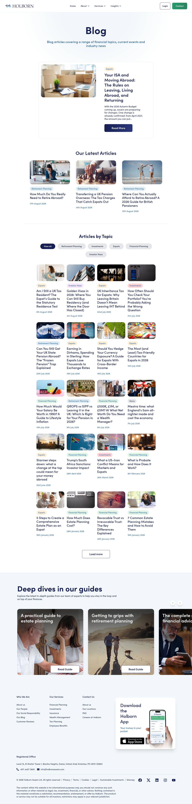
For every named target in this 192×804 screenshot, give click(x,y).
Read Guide (65, 669)
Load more (96, 554)
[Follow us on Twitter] (148, 780)
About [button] (84, 5)
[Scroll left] (172, 603)
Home (73, 5)
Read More (118, 128)
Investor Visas (96, 254)
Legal (94, 779)
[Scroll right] (180, 603)
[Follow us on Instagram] (165, 780)
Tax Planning (56, 721)
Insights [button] (114, 5)
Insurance (54, 713)
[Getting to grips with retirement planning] (121, 642)
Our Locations (89, 708)
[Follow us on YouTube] (174, 780)
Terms (76, 779)
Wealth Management (60, 717)
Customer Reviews (25, 721)
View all (48, 246)
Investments (97, 246)
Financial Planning (139, 246)
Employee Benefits (58, 725)
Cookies (85, 779)
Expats (116, 246)
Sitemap (131, 779)
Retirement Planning (72, 246)
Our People (21, 708)
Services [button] (98, 5)
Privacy (66, 779)
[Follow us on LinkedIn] (157, 780)
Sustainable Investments (112, 779)
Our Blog (20, 717)
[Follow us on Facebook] (140, 780)
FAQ (84, 713)
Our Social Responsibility (28, 713)
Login (165, 5)
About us (20, 704)
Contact (180, 5)
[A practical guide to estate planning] (50, 642)
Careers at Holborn (91, 717)
